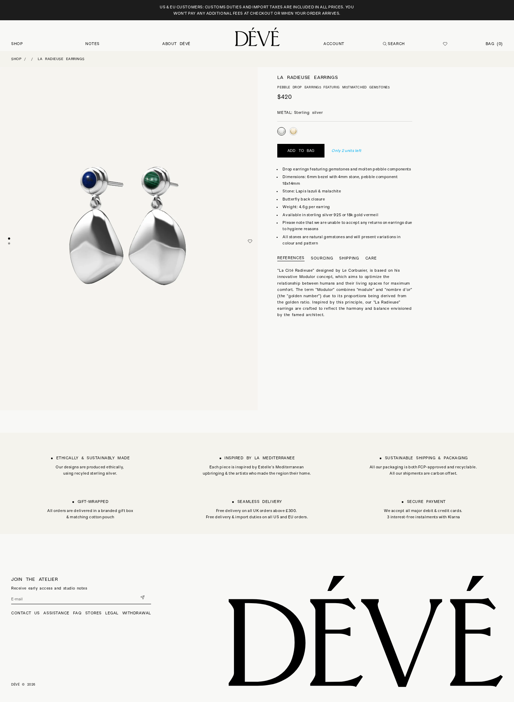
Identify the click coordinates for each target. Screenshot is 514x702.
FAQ (77, 613)
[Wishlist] (445, 44)
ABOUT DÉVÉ (176, 44)
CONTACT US (25, 613)
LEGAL (112, 613)
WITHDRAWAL (136, 613)
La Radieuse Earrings (61, 59)
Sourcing (322, 258)
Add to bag (300, 150)
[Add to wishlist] (250, 241)
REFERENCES (291, 258)
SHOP (17, 44)
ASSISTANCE (56, 613)
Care (371, 258)
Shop (16, 59)
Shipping (349, 258)
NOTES (92, 44)
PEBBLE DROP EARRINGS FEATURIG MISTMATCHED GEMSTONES (333, 87)
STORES (93, 613)
